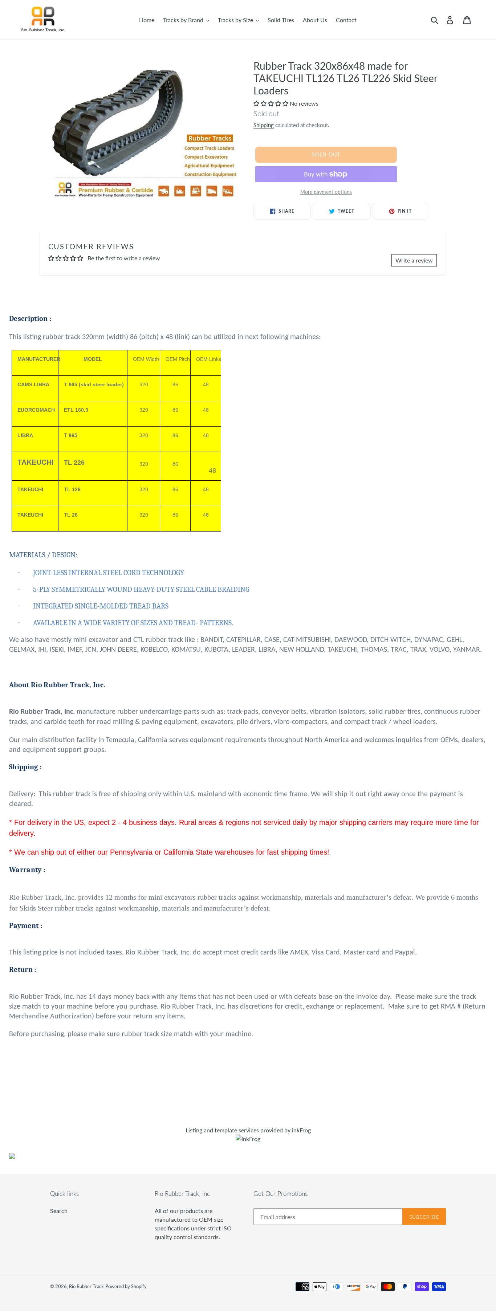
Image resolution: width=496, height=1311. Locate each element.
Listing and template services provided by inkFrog (248, 1130)
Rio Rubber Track (86, 1286)
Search (59, 1210)
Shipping (263, 125)
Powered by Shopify (126, 1286)
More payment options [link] (326, 192)
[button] (271, 103)
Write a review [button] (414, 260)
